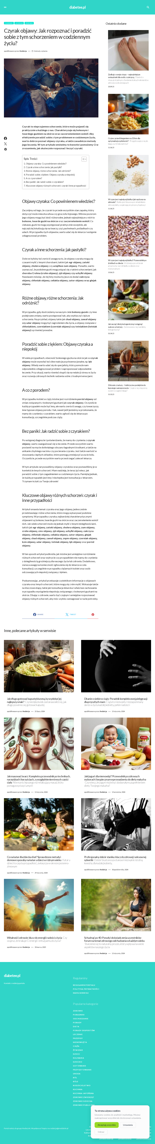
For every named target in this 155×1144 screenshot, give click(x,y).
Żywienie (78, 1050)
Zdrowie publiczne (84, 1105)
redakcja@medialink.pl (59, 1128)
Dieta (76, 1026)
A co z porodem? (34, 178)
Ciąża (76, 1046)
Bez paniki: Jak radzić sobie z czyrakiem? (45, 182)
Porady (77, 1022)
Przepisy (78, 1038)
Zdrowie (29, 23)
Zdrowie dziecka (82, 1101)
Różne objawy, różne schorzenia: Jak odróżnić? (48, 171)
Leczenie (19, 23)
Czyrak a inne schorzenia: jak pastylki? (44, 167)
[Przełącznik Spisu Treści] (82, 159)
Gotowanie (79, 1066)
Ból (75, 1077)
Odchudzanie (80, 1018)
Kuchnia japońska (83, 1093)
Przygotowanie (82, 1070)
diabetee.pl (77, 7)
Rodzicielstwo (82, 1085)
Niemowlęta (80, 1042)
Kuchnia (77, 1089)
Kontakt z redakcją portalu (14, 983)
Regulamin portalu (84, 985)
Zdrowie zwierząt (83, 1097)
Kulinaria (78, 1058)
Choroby (9, 23)
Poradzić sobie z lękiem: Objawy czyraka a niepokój (50, 174)
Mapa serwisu (81, 993)
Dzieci (76, 1054)
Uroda (77, 1073)
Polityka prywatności (86, 989)
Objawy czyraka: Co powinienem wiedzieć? (46, 163)
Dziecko (77, 1062)
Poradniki (79, 1015)
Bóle (75, 1081)
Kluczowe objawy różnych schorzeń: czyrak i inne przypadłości (56, 185)
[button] (5, 7)
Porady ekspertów (84, 1030)
